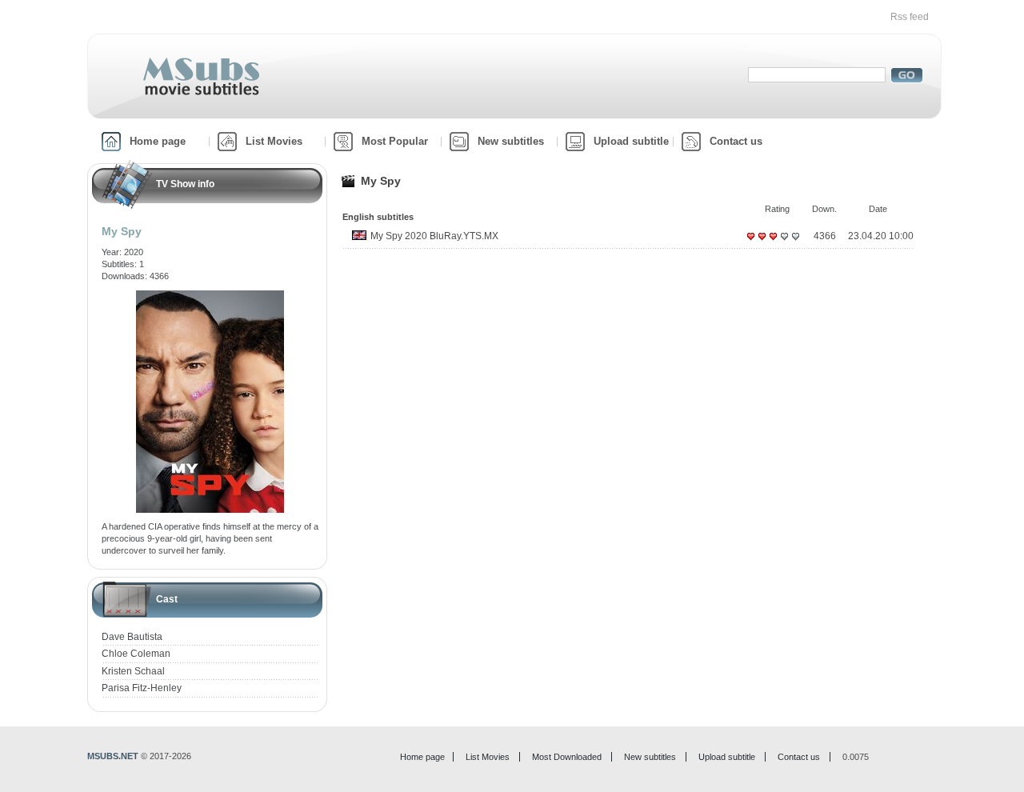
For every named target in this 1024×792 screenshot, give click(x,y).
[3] (772, 242)
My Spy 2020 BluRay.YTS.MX (434, 236)
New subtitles (511, 141)
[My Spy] (210, 296)
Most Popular (395, 141)
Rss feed (909, 16)
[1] (750, 242)
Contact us (736, 141)
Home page (158, 141)
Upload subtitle (631, 141)
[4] (784, 242)
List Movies (274, 141)
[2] (761, 242)
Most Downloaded (567, 757)
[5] (795, 242)
